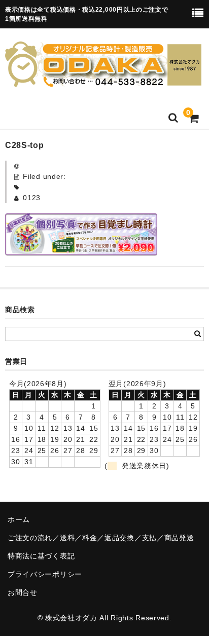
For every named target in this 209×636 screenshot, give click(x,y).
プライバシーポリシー (45, 574)
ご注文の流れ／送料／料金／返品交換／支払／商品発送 (101, 538)
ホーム (19, 519)
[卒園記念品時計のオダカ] (103, 80)
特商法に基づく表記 (41, 556)
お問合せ (23, 592)
